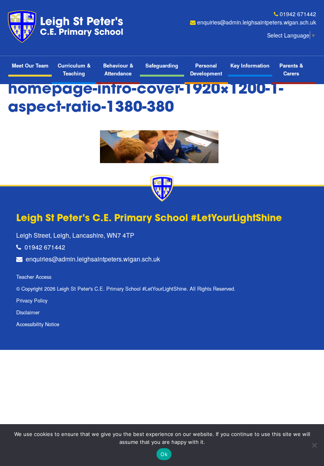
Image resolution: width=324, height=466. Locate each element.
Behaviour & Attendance (118, 69)
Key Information (249, 65)
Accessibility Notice (37, 324)
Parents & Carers (291, 69)
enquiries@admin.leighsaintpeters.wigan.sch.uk (256, 22)
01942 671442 (298, 14)
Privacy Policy (31, 300)
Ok (164, 454)
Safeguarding (161, 65)
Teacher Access (33, 276)
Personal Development (206, 69)
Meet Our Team (30, 65)
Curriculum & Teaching (74, 69)
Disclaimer (28, 312)
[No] (314, 445)
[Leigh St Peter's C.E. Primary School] (67, 26)
